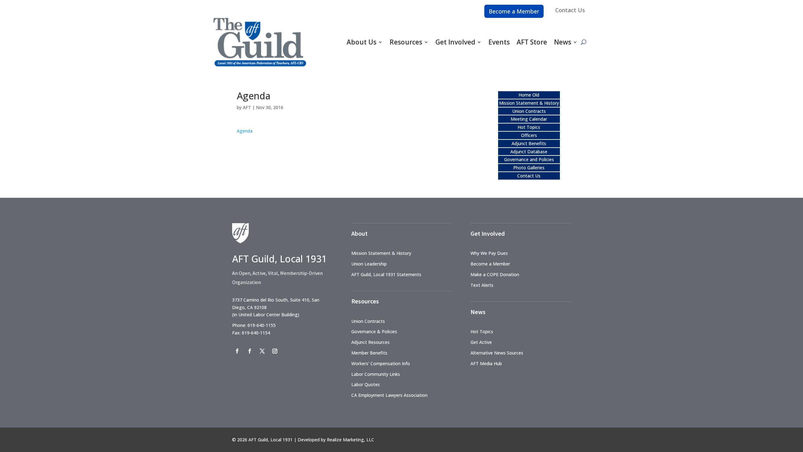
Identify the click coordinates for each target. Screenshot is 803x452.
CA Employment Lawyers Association (389, 395)
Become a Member (514, 11)
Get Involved (455, 42)
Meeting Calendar (529, 119)
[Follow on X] (262, 351)
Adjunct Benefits (529, 143)
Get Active (481, 342)
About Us (361, 42)
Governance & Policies (374, 331)
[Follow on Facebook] (237, 351)
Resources (406, 42)
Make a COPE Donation (495, 274)
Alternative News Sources (497, 353)
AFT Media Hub (486, 363)
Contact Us (570, 10)
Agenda (245, 131)
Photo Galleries (529, 168)
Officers (529, 135)
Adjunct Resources (370, 342)
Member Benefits (369, 353)
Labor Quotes (365, 384)
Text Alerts (482, 285)
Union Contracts (529, 111)
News (562, 42)
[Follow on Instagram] (275, 351)
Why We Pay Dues (489, 253)
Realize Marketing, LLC (350, 440)
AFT (247, 107)
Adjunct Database (528, 152)
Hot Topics (529, 127)
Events (499, 42)
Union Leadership (369, 264)
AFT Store (532, 42)
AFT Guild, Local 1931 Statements (386, 274)
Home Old (528, 95)
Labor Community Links (375, 374)
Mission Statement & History (529, 103)
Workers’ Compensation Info (380, 363)
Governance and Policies (529, 159)
